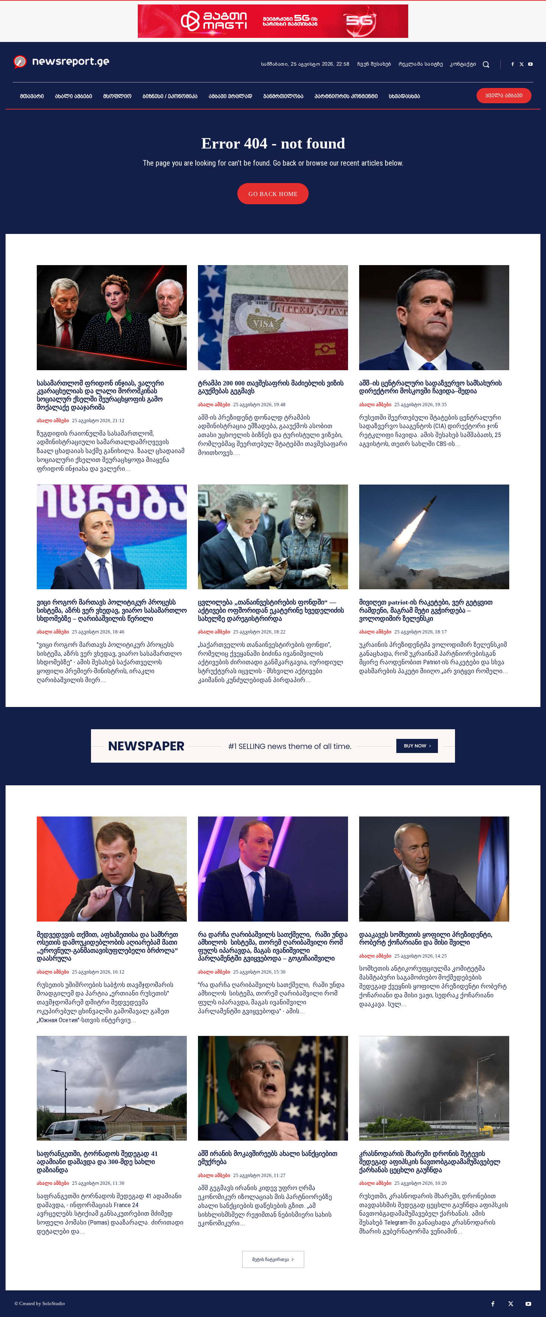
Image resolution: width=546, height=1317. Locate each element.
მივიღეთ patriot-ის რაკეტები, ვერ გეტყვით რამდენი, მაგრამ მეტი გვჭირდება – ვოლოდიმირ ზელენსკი (426, 610)
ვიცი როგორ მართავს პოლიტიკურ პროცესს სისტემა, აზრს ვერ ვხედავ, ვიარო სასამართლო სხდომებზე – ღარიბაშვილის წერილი (112, 610)
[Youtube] (530, 64)
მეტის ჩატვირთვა (270, 1259)
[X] (521, 64)
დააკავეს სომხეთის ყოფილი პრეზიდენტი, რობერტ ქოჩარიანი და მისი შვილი (426, 938)
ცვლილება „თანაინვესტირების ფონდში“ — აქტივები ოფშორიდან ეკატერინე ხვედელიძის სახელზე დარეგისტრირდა (271, 610)
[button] (486, 64)
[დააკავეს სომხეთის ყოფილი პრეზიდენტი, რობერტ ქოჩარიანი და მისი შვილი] (434, 869)
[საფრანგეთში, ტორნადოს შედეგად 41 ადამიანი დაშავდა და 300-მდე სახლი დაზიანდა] (112, 1088)
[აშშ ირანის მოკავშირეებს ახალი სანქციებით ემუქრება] (273, 1088)
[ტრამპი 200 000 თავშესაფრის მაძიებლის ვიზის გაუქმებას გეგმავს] (273, 317)
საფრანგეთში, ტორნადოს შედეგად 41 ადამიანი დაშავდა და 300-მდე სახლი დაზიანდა (97, 1161)
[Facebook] (512, 64)
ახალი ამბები (53, 420)
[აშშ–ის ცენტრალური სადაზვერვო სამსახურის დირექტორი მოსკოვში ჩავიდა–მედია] (434, 317)
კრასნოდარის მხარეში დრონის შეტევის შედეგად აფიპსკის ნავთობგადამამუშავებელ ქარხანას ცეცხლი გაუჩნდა (429, 1161)
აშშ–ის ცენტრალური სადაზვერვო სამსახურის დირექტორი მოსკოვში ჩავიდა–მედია (430, 387)
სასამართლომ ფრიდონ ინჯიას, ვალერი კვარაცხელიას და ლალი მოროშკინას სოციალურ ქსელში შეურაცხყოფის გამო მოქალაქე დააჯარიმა (100, 395)
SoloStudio (53, 1303)
